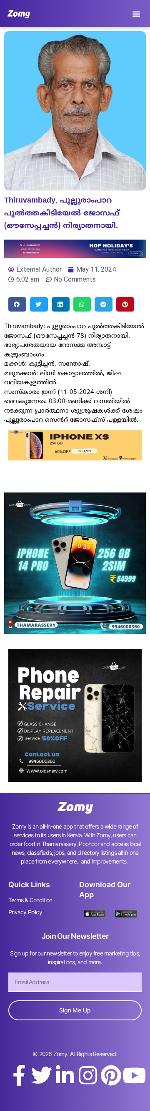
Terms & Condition (30, 899)
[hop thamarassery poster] (75, 255)
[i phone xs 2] (75, 458)
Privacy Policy (25, 912)
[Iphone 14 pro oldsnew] (75, 631)
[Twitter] (41, 1075)
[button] (136, 13)
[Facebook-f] (18, 1075)
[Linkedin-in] (65, 1075)
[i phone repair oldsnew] (75, 779)
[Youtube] (134, 1075)
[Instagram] (88, 1075)
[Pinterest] (110, 1075)
